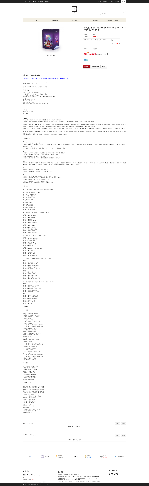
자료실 (34, 1)
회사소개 (60, 474)
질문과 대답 (40, 1)
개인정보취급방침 (77, 474)
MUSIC (74, 20)
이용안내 (65, 474)
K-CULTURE (94, 20)
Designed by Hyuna (44, 484)
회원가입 (105, 1)
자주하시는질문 (28, 1)
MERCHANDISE (113, 20)
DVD (35, 20)
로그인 (99, 1)
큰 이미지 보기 (51, 55)
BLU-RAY (55, 20)
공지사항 (47, 1)
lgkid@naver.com (76, 479)
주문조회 (117, 1)
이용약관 (70, 474)
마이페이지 (111, 1)
